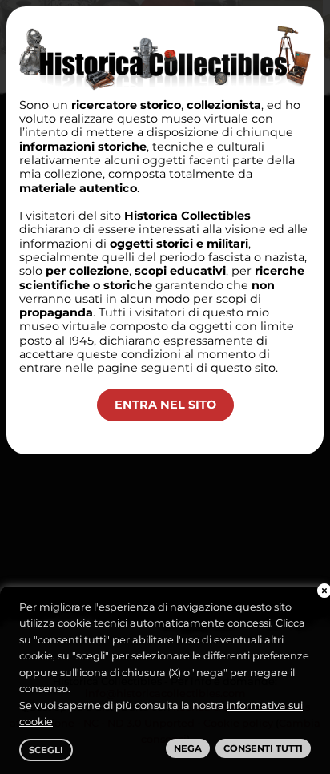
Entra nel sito (165, 404)
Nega (188, 748)
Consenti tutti (263, 748)
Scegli (46, 750)
